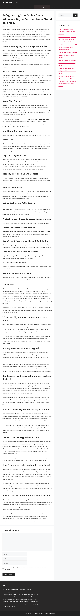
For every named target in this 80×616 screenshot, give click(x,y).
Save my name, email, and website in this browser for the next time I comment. (25, 568)
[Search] (75, 15)
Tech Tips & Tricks (27, 7)
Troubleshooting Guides (41, 7)
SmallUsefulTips (10, 2)
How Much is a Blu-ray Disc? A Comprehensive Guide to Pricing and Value (68, 47)
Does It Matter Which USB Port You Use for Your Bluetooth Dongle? (68, 55)
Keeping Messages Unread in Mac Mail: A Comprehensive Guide (67, 63)
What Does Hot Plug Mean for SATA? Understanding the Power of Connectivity (67, 39)
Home (17, 7)
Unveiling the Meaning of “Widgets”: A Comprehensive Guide (67, 71)
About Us (53, 7)
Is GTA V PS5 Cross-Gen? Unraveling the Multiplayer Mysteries (67, 31)
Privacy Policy (72, 7)
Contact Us (62, 7)
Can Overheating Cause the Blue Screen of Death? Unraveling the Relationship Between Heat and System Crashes (67, 81)
